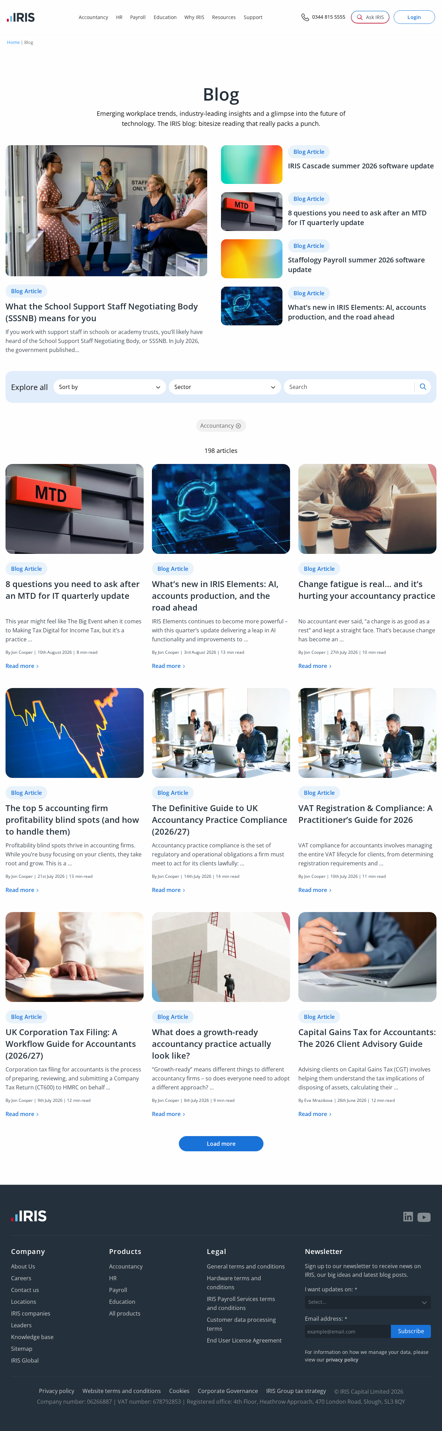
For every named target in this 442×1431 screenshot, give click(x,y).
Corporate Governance (228, 1391)
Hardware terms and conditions (234, 1282)
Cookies (179, 1391)
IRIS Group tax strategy (296, 1391)
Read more (20, 666)
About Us (23, 1266)
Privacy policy (56, 1391)
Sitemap (21, 1349)
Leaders (21, 1325)
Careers (21, 1278)
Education (122, 1301)
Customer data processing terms (241, 1324)
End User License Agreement (244, 1340)
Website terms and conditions (122, 1391)
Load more (221, 1143)
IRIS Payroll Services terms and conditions (241, 1303)
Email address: (326, 1318)
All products (125, 1313)
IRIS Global (25, 1360)
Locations (23, 1301)
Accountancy (126, 1266)
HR (113, 1278)
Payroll (118, 1290)
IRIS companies (30, 1313)
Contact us (25, 1290)
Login (414, 17)
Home (13, 42)
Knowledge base (32, 1337)
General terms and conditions (246, 1266)
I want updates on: (331, 1289)
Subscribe (411, 1331)
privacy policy (342, 1359)
